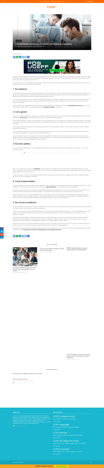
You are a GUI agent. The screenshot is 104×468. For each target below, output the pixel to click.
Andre (19, 272)
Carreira (18, 41)
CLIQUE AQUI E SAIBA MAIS (61, 466)
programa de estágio (48, 107)
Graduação (47, 1)
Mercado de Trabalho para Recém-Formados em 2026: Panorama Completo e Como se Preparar (24, 269)
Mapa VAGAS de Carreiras (75, 105)
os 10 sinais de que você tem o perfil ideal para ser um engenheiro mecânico (41, 229)
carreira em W (23, 117)
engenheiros (37, 168)
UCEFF (24, 46)
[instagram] (4, 1)
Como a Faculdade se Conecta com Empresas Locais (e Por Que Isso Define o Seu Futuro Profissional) (78, 356)
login (25, 373)
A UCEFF (63, 1)
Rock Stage (21, 462)
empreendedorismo (51, 187)
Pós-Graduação (55, 1)
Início (40, 1)
